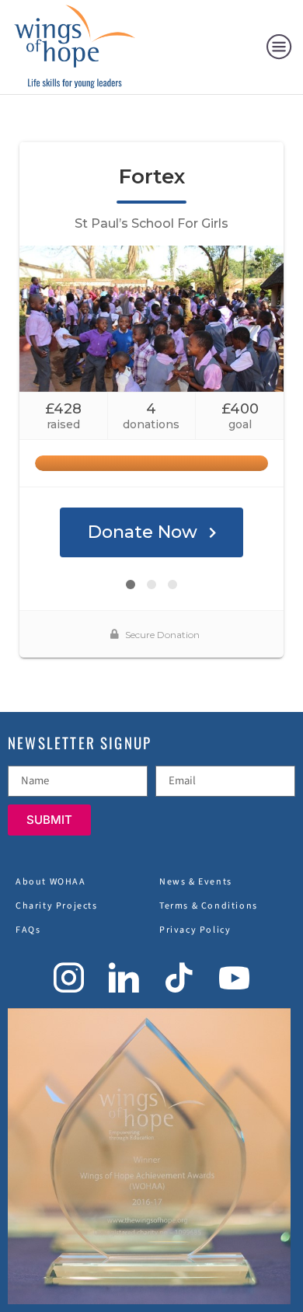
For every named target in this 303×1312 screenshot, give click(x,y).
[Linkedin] (124, 977)
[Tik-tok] (179, 977)
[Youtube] (234, 977)
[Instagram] (69, 977)
